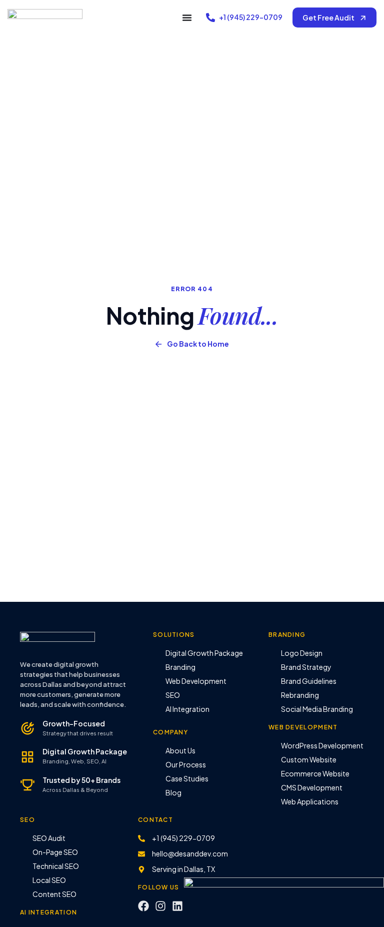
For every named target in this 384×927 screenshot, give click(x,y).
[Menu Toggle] (187, 18)
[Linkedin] (177, 905)
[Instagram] (160, 905)
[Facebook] (143, 905)
